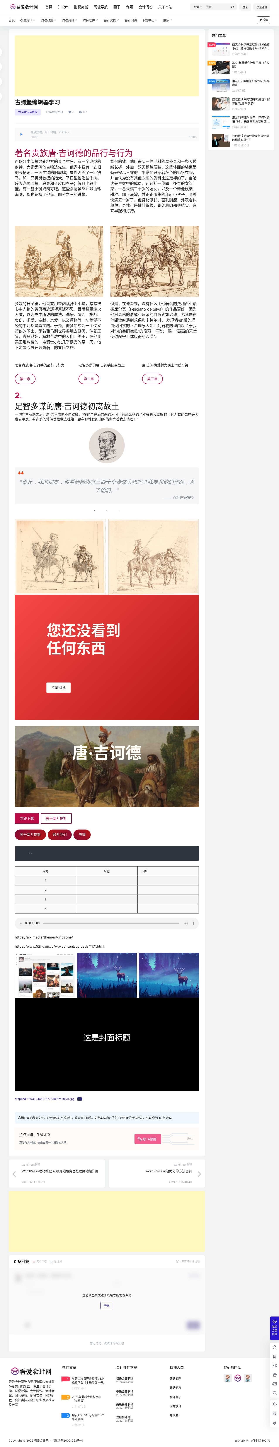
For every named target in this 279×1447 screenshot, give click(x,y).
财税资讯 (68, 20)
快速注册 (262, 7)
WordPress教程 (27, 112)
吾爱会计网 (40, 1440)
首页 (48, 7)
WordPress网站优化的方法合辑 (168, 1171)
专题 (129, 7)
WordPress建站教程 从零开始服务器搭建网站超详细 (60, 1171)
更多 (166, 20)
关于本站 (165, 7)
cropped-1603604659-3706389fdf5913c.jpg (45, 1099)
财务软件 (89, 20)
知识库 (63, 7)
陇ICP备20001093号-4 (68, 1440)
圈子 (116, 7)
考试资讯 (26, 20)
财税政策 (47, 20)
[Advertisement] (107, 65)
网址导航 (101, 7)
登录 (245, 7)
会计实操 (110, 20)
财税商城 (81, 7)
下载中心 (148, 20)
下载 (79, 1099)
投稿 (265, 20)
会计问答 (146, 7)
